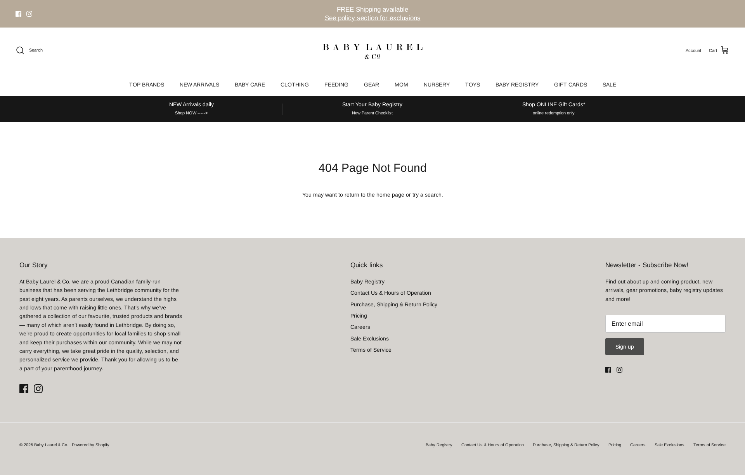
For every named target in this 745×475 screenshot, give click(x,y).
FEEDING (336, 84)
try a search (427, 195)
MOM (401, 84)
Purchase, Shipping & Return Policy (393, 304)
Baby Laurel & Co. (51, 444)
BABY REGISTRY (517, 84)
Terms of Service (371, 350)
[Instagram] (29, 14)
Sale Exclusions (369, 338)
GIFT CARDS (570, 84)
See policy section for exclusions (373, 18)
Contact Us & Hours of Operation (390, 293)
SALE (609, 84)
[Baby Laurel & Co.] (372, 50)
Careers (360, 327)
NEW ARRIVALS (199, 84)
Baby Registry (367, 281)
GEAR (371, 84)
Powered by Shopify (90, 444)
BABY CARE (250, 84)
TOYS (472, 84)
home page (390, 195)
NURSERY (437, 84)
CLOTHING (295, 84)
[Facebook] (18, 14)
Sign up (624, 347)
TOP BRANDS (146, 84)
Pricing (358, 316)
